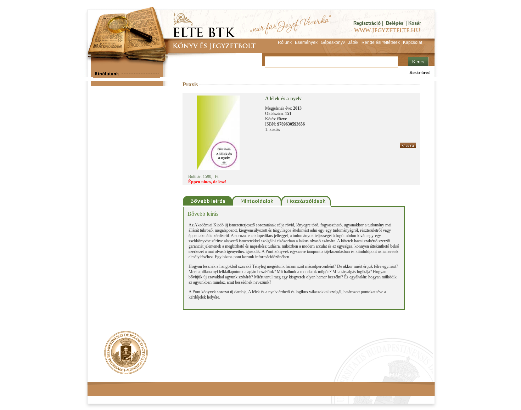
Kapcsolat (191, 374)
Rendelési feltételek (117, 374)
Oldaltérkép (222, 374)
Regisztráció (367, 23)
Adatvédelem (159, 374)
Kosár (414, 23)
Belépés (394, 23)
